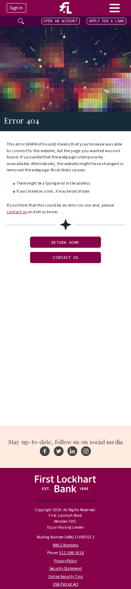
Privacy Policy (65, 561)
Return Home (65, 242)
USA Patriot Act (65, 584)
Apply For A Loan (106, 20)
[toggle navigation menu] (114, 8)
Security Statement (65, 569)
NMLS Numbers (66, 545)
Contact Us (65, 257)
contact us (17, 212)
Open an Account (60, 20)
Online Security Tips (65, 577)
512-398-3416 (71, 553)
